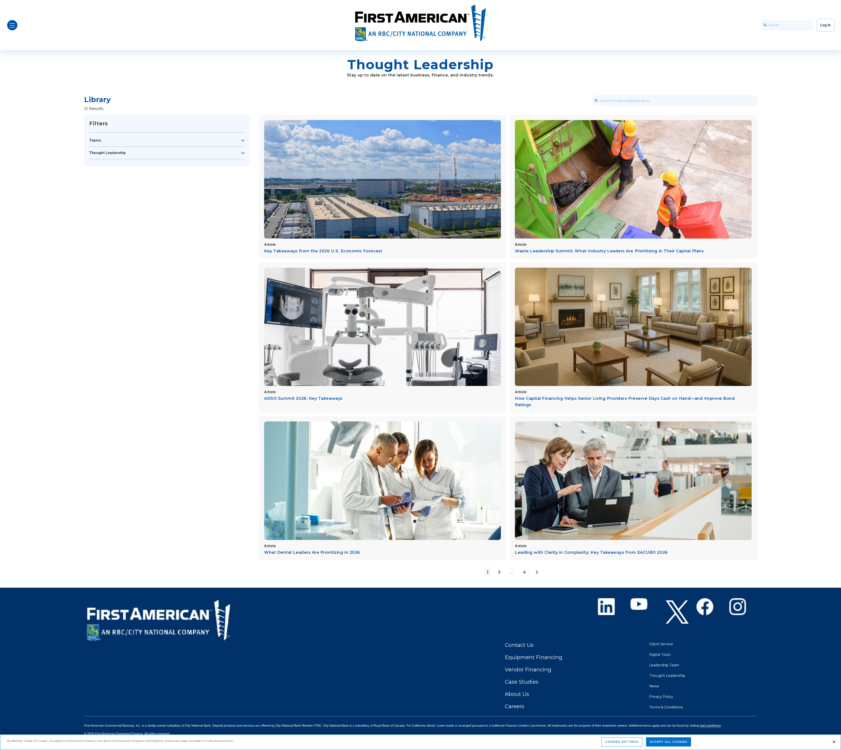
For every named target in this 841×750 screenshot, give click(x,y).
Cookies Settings (622, 741)
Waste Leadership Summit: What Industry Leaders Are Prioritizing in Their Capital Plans (609, 251)
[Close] (834, 742)
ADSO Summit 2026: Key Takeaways (303, 398)
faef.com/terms (710, 725)
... (511, 572)
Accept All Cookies (668, 741)
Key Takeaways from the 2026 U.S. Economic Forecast (323, 251)
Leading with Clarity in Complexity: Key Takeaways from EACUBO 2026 (591, 552)
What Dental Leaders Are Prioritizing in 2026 (312, 552)
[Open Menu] (12, 25)
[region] (420, 742)
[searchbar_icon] (765, 25)
